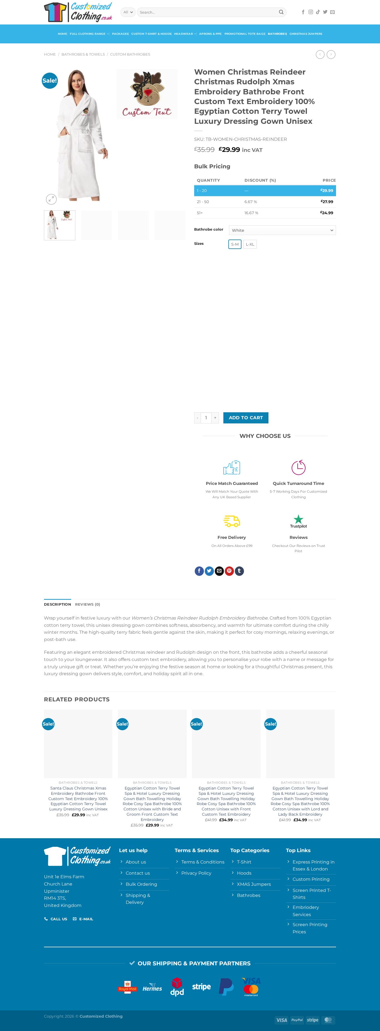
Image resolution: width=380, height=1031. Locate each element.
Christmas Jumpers (306, 34)
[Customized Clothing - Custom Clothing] (78, 12)
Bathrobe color (208, 229)
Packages (120, 34)
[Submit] (281, 12)
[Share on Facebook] (199, 571)
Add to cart (246, 417)
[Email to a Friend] (219, 571)
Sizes (199, 244)
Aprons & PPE (210, 34)
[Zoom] (51, 199)
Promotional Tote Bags (244, 34)
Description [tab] (57, 604)
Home (62, 34)
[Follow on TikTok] (318, 12)
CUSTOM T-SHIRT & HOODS (151, 34)
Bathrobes (277, 34)
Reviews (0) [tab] (87, 604)
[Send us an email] (332, 12)
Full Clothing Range (87, 34)
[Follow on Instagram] (311, 12)
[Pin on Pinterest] (229, 571)
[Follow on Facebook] (303, 12)
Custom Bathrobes (130, 54)
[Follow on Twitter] (325, 12)
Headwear (183, 34)
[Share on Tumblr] (239, 571)
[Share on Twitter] (209, 571)
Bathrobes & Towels (83, 54)
